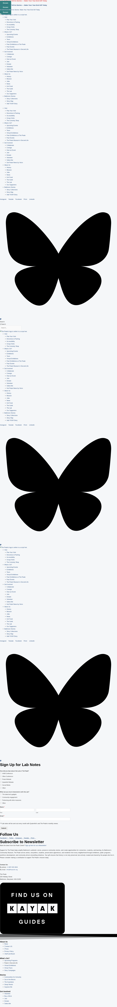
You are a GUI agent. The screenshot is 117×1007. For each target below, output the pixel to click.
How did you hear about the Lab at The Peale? (14, 771)
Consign (9, 56)
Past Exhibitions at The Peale (16, 44)
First (1, 812)
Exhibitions (10, 37)
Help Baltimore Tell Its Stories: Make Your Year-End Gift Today (20, 10)
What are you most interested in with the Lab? (14, 792)
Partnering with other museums (11, 800)
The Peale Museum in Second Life (17, 49)
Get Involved (8, 52)
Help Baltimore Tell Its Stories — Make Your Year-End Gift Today (23, 1)
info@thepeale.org (12, 869)
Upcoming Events (12, 34)
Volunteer (10, 66)
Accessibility (11, 24)
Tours (8, 39)
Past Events (10, 47)
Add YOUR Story (12, 103)
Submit (3, 828)
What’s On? (8, 32)
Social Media (6, 785)
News (8, 84)
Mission (9, 79)
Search (2, 322)
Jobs (8, 81)
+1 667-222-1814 (12, 867)
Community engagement (9, 797)
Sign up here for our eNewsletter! (35, 845)
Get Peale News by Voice (15, 71)
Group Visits (11, 27)
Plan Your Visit (11, 19)
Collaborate (10, 54)
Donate (9, 64)
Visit (5, 17)
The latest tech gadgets (9, 794)
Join (8, 61)
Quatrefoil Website (8, 782)
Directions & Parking (13, 22)
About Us (7, 74)
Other (4, 788)
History (9, 76)
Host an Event (11, 59)
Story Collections (12, 98)
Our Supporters (11, 94)
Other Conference (7, 776)
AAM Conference (7, 773)
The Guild (10, 89)
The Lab (9, 91)
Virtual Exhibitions (12, 42)
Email (2, 816)
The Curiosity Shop (13, 29)
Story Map (10, 101)
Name (2, 807)
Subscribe (10, 69)
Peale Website (6, 779)
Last (37, 812)
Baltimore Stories (9, 96)
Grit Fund (10, 86)
